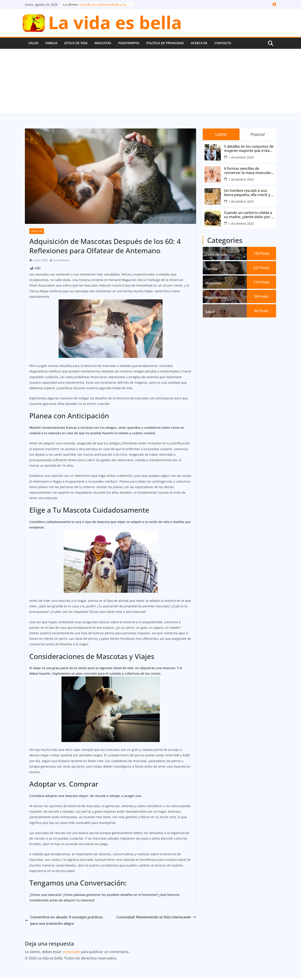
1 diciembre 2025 (241, 157)
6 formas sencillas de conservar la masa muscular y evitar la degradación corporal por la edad (249, 170)
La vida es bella (115, 22)
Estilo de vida (75, 43)
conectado (71, 951)
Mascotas (103, 43)
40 (261, 310)
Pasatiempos (128, 43)
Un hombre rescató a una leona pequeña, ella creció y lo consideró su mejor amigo (249, 193)
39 (261, 296)
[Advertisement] (150, 82)
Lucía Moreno (61, 260)
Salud (33, 43)
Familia (51, 43)
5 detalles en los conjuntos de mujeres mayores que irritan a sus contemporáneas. (248, 148)
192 (261, 253)
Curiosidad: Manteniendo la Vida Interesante (153, 917)
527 (261, 267)
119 (261, 282)
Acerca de (199, 43)
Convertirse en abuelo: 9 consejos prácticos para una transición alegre (66, 920)
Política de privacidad (165, 43)
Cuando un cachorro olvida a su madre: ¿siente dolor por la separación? (249, 215)
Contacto (222, 43)
